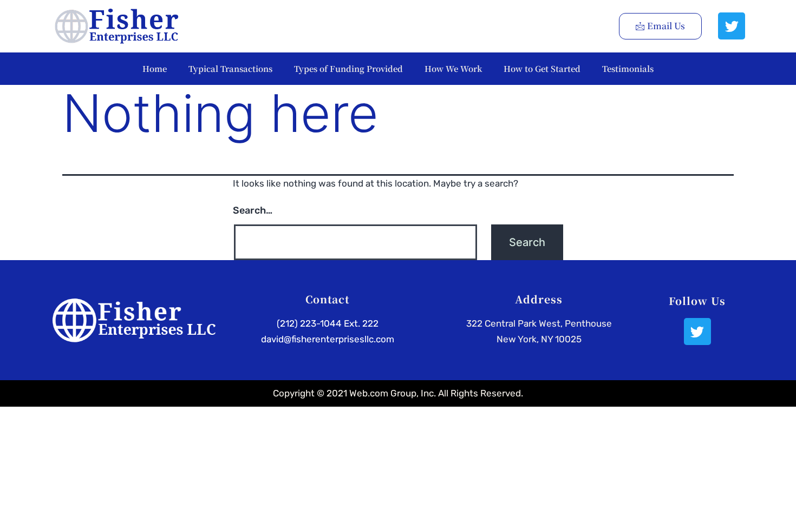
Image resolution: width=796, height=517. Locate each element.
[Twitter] (731, 25)
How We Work (453, 68)
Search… (252, 210)
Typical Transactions (230, 68)
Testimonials (628, 68)
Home (154, 68)
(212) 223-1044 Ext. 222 (328, 323)
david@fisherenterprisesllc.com (327, 339)
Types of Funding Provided (348, 68)
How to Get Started (542, 68)
